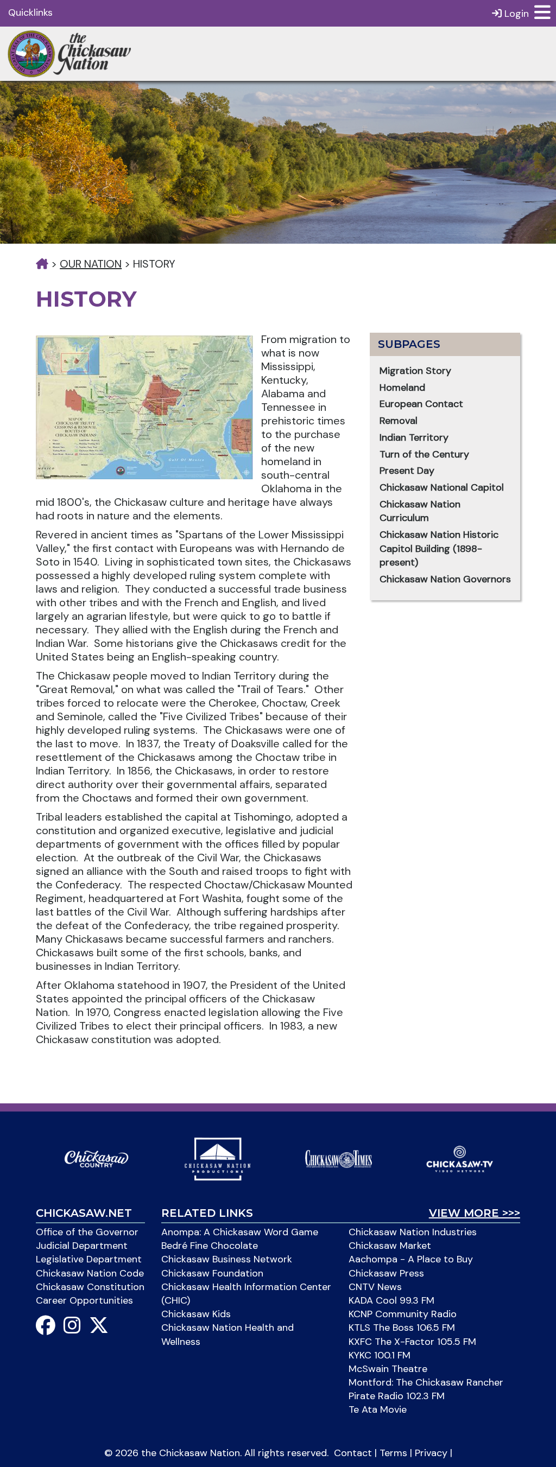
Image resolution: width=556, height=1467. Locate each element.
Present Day (407, 470)
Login (515, 13)
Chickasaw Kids (196, 1313)
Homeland (402, 387)
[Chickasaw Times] (338, 1158)
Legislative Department (89, 1259)
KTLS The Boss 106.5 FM (402, 1327)
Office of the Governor (87, 1232)
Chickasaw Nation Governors (445, 579)
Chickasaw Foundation (212, 1273)
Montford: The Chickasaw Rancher (426, 1382)
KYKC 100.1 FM (379, 1355)
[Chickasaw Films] (217, 1158)
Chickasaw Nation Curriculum (420, 511)
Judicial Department (82, 1245)
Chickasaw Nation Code (90, 1273)
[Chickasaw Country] (96, 1158)
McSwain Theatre (388, 1368)
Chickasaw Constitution (90, 1286)
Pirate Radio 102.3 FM (397, 1395)
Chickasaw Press (386, 1273)
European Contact (421, 403)
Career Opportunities (84, 1300)
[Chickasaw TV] (459, 1158)
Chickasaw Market (390, 1245)
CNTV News (375, 1286)
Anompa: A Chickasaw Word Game (239, 1232)
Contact (353, 1452)
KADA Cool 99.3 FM (391, 1300)
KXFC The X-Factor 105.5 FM (412, 1341)
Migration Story (415, 370)
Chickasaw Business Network (226, 1259)
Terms (393, 1452)
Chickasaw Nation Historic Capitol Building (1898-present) (439, 548)
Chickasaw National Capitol (442, 487)
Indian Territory (414, 437)
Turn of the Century (424, 454)
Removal (399, 420)
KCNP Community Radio (403, 1313)
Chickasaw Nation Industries (413, 1232)
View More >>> (474, 1213)
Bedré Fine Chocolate (209, 1245)
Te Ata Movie (378, 1409)
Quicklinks (30, 12)
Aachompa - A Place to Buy (411, 1259)
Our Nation (91, 264)
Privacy (431, 1452)
